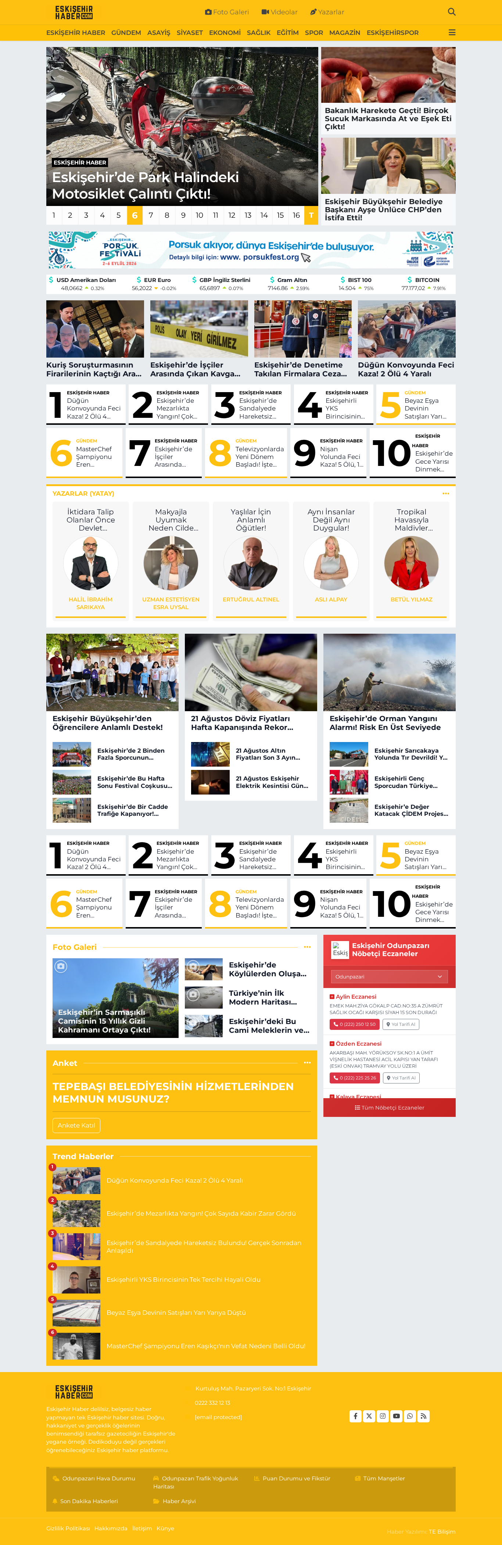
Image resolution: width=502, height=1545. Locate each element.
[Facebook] (355, 1416)
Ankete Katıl (77, 1125)
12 (232, 215)
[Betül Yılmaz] (411, 562)
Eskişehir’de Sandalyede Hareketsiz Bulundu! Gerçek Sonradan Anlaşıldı (258, 408)
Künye (165, 1528)
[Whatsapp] (410, 1416)
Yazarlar (331, 12)
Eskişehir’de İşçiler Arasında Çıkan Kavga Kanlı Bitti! (174, 457)
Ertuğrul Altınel (251, 599)
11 (215, 215)
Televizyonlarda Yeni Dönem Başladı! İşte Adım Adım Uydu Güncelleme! (260, 457)
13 (248, 215)
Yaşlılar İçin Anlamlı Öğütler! (251, 520)
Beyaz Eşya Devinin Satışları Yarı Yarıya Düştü (424, 408)
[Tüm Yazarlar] (445, 493)
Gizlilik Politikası (68, 1528)
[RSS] (423, 1416)
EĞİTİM (288, 32)
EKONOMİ (225, 32)
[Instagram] (383, 1416)
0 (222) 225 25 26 (358, 1078)
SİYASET (190, 32)
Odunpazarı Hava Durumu (98, 1478)
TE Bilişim (442, 1531)
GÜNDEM (126, 32)
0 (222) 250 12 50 (358, 1024)
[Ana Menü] (452, 33)
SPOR (314, 32)
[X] (369, 1416)
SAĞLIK (258, 32)
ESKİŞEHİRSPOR (393, 32)
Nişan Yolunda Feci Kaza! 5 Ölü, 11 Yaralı (341, 457)
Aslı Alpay (331, 599)
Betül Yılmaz (412, 599)
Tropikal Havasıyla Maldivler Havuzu (411, 520)
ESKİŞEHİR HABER (75, 32)
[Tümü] (307, 1063)
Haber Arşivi (179, 1501)
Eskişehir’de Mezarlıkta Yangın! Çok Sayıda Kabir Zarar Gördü (176, 408)
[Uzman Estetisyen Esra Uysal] (170, 562)
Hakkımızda (111, 1528)
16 (296, 215)
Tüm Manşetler (384, 1478)
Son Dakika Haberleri (89, 1501)
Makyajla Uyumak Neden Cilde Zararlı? (171, 520)
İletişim (142, 1528)
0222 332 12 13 (212, 1403)
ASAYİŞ (159, 32)
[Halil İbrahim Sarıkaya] (90, 562)
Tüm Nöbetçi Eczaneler (393, 1107)
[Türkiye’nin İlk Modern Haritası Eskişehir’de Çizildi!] (204, 997)
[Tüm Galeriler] (307, 947)
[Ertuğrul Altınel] (251, 562)
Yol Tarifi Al (403, 1024)
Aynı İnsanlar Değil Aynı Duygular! (331, 520)
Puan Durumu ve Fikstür (296, 1478)
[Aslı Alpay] (331, 562)
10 (199, 215)
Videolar (284, 12)
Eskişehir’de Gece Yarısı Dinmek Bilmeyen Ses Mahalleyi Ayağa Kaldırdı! (434, 461)
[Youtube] (396, 1416)
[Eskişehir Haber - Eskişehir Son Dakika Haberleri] (73, 12)
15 (280, 215)
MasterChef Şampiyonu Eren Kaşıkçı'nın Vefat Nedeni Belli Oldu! (96, 457)
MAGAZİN (345, 32)
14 (264, 215)
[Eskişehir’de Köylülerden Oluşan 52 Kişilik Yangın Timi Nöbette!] (204, 968)
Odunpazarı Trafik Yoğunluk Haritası (195, 1482)
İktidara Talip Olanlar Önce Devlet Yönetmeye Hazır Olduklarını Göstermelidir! (90, 520)
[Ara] (452, 12)
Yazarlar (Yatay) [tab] (83, 493)
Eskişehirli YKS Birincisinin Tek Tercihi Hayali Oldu (344, 408)
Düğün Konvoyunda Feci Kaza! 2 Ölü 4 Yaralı (94, 408)
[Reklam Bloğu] (251, 249)
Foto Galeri (231, 12)
